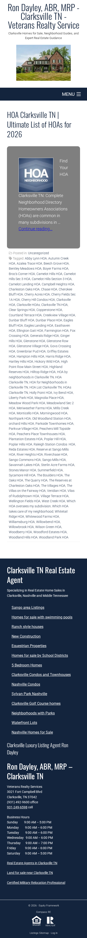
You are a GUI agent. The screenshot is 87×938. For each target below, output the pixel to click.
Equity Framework (49, 905)
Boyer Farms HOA (55, 268)
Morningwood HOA (54, 413)
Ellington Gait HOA (30, 330)
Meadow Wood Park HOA (27, 403)
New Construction (26, 636)
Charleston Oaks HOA (24, 289)
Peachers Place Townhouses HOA (41, 434)
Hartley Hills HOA (21, 361)
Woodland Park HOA (53, 537)
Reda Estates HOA (22, 449)
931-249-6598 (17, 807)
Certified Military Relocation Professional (36, 882)
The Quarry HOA (36, 480)
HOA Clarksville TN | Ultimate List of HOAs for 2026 (39, 124)
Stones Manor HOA (22, 470)
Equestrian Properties (29, 646)
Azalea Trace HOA (29, 263)
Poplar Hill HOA (55, 439)
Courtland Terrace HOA (25, 315)
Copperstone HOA (49, 310)
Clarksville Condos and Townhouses (41, 674)
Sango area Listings (28, 607)
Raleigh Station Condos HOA (54, 444)
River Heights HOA (30, 454)
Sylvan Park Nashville (29, 694)
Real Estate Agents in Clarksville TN (32, 863)
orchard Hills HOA (21, 423)
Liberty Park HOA (21, 398)
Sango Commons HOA (25, 460)
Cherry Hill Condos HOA (38, 300)
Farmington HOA (57, 330)
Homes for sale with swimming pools (42, 617)
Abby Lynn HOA (36, 258)
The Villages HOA (53, 485)
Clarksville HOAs (28, 305)
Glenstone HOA (34, 341)
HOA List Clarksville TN (45, 387)
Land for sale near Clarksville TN (30, 873)
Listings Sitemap (39, 933)
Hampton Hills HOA (30, 356)
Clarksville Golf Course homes (36, 703)
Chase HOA (49, 289)
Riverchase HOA (55, 454)
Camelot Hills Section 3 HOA (52, 279)
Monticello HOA (28, 413)
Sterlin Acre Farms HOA (57, 465)
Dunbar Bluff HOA (21, 320)
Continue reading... (35, 228)
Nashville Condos (26, 684)
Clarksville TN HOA (54, 305)
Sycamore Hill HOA (22, 475)
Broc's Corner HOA (22, 274)
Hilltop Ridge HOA (43, 372)
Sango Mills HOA (54, 460)
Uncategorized (38, 253)
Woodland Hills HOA (23, 537)
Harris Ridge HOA (58, 356)
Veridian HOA (56, 491)
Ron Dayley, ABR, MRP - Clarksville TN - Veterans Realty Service (43, 16)
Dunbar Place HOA (49, 320)
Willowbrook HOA (21, 527)
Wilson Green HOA (48, 527)
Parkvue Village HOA (23, 428)
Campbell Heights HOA (58, 284)
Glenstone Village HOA (33, 346)
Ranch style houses (27, 626)
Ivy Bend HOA (63, 392)
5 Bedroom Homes (27, 665)
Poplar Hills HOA (20, 444)
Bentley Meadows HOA (25, 268)
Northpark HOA (20, 418)
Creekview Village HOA (59, 315)
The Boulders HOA (50, 475)
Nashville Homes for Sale (32, 732)
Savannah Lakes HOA (24, 465)
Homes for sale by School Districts (40, 655)
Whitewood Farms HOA (42, 516)
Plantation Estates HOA (26, 439)
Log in (54, 933)
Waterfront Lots (24, 722)
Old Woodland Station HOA (51, 418)
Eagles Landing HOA (38, 325)
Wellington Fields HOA (24, 501)
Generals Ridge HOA (44, 336)
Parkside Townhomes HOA (54, 423)
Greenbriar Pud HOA (31, 351)
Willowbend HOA (48, 522)
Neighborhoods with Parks (33, 713)
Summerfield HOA (50, 470)
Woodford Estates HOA (50, 532)
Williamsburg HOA (22, 522)
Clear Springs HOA (22, 310)
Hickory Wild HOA (47, 361)
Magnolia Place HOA (49, 398)
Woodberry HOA (20, 532)
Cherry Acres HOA (37, 294)
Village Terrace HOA (55, 496)
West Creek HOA (53, 501)
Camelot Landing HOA (24, 284)
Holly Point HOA (40, 392)
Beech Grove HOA (56, 263)
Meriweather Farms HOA (34, 408)
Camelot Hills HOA (49, 274)
